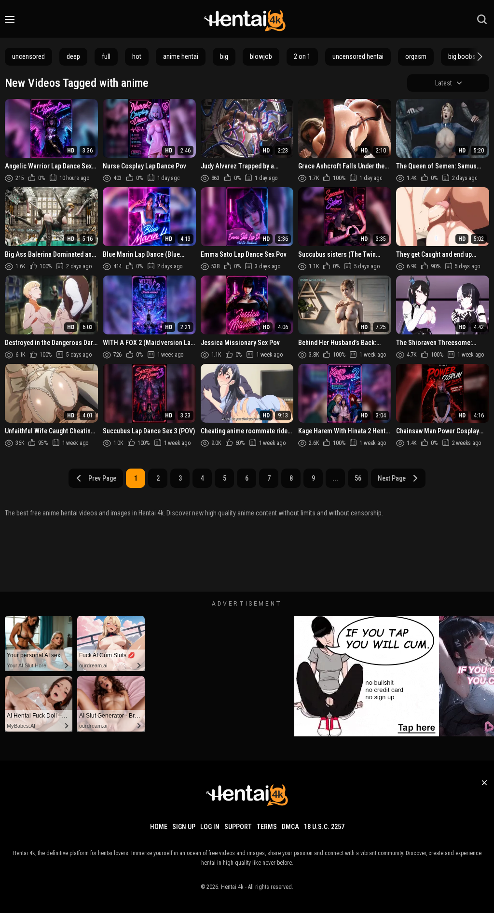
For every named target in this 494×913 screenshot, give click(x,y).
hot (136, 56)
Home (158, 826)
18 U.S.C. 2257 (324, 826)
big (224, 56)
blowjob (261, 56)
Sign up (183, 826)
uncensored (28, 56)
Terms (267, 826)
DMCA (290, 826)
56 (358, 478)
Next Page (392, 478)
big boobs (462, 56)
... (335, 478)
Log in (210, 826)
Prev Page (102, 478)
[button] (478, 56)
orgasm (415, 56)
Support (238, 826)
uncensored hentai (358, 56)
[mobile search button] (482, 19)
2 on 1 (302, 56)
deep (73, 56)
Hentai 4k (232, 887)
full (106, 56)
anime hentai (180, 56)
